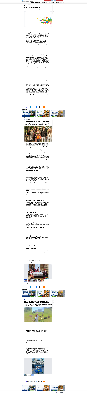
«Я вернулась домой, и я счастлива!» (35, 2)
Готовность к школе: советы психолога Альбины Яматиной (57, 2)
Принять (61, 392)
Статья (23, 2)
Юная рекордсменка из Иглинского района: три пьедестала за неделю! (46, 2)
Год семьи (25, 119)
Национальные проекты (27, 299)
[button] (51, 271)
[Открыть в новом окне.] (27, 107)
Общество (25, 4)
